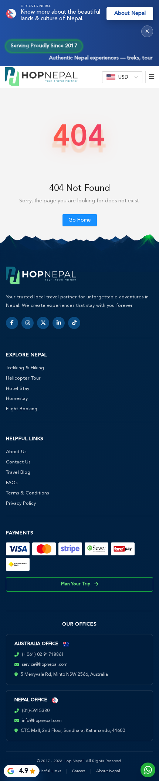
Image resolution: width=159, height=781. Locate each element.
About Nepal (130, 13)
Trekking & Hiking (25, 368)
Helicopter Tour (23, 378)
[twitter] (43, 323)
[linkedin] (59, 323)
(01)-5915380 (36, 711)
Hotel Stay (17, 388)
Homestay (17, 398)
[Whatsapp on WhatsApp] (148, 770)
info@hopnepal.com (42, 721)
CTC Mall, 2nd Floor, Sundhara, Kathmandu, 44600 (73, 731)
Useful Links (50, 771)
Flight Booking (21, 409)
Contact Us (18, 462)
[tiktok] (74, 323)
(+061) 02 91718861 (43, 654)
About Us (16, 451)
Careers (78, 771)
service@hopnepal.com (45, 664)
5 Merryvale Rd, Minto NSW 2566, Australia (64, 674)
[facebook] (12, 323)
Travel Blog (18, 472)
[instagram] (27, 323)
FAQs (11, 482)
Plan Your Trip (76, 584)
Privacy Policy (21, 503)
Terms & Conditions (27, 493)
